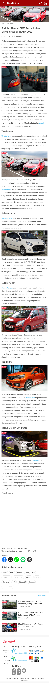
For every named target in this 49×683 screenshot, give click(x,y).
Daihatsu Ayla (7, 218)
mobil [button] (5, 573)
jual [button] (27, 573)
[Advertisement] (24, 521)
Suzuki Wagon (7, 288)
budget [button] (32, 582)
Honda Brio (30, 398)
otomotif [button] (22, 582)
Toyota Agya (6, 136)
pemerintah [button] (18, 577)
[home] (45, 3)
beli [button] (33, 573)
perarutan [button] (7, 577)
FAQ (4, 646)
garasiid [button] (6, 582)
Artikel (5, 657)
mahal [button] (36, 577)
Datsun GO (36, 460)
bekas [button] (19, 573)
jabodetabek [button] (8, 587)
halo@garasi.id (21, 653)
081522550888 (21, 661)
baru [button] (12, 573)
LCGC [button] (28, 577)
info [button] (14, 582)
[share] (40, 3)
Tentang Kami (6, 651)
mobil (41, 123)
